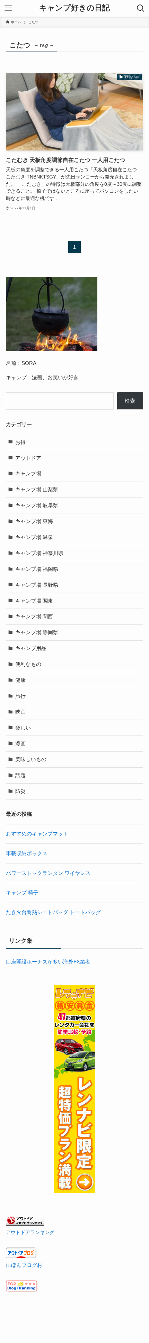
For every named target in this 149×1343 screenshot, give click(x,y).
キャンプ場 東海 (34, 521)
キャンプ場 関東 (34, 601)
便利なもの (28, 664)
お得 (20, 442)
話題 (20, 775)
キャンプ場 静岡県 (36, 632)
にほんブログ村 (24, 1265)
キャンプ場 (28, 473)
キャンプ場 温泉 (34, 537)
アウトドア (28, 458)
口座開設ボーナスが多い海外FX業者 (48, 962)
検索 (130, 401)
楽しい (23, 728)
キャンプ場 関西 (34, 616)
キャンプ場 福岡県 (36, 569)
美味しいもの (30, 759)
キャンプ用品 (30, 648)
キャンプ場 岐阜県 (36, 505)
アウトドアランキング (30, 1232)
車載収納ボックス (26, 853)
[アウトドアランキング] (25, 1224)
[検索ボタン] (140, 8)
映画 (20, 712)
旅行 (20, 696)
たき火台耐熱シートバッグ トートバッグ (53, 912)
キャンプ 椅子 (22, 892)
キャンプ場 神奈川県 (39, 553)
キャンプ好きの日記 (74, 8)
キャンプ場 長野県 (36, 585)
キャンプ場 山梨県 (36, 489)
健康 (20, 680)
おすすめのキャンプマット (37, 834)
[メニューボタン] (8, 8)
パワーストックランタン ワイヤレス (48, 873)
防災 (20, 791)
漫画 (20, 744)
